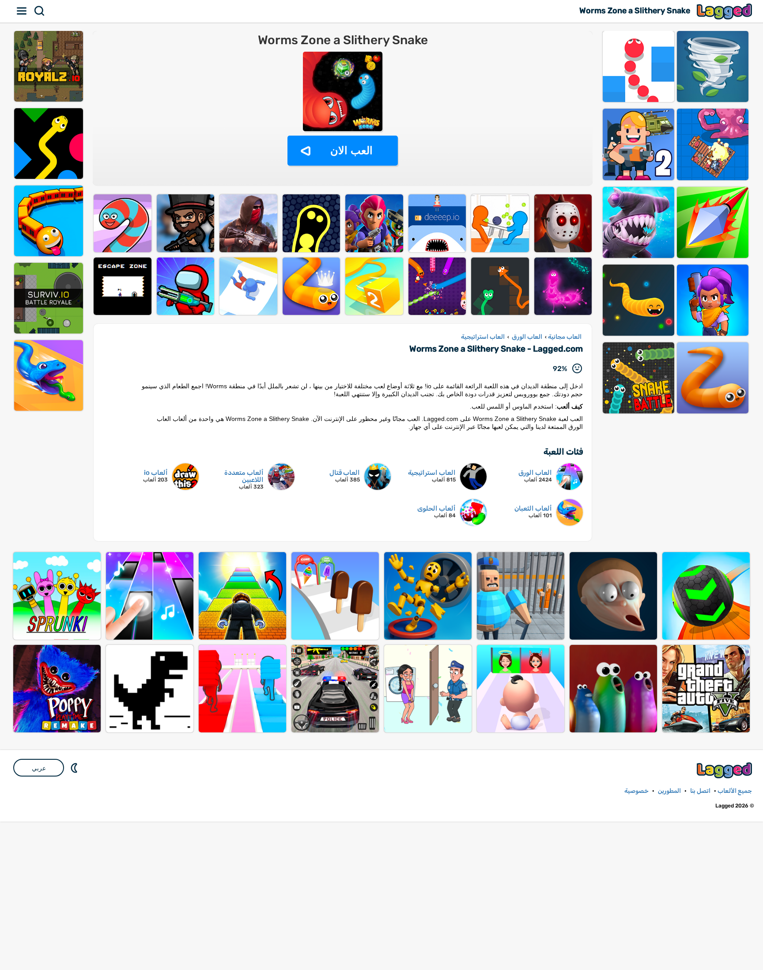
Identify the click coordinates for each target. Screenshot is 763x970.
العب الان (351, 150)
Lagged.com (725, 770)
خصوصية (636, 791)
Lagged (725, 11)
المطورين (669, 791)
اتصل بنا (700, 791)
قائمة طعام (22, 11)
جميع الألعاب (735, 791)
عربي (39, 768)
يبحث (40, 11)
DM (75, 768)
